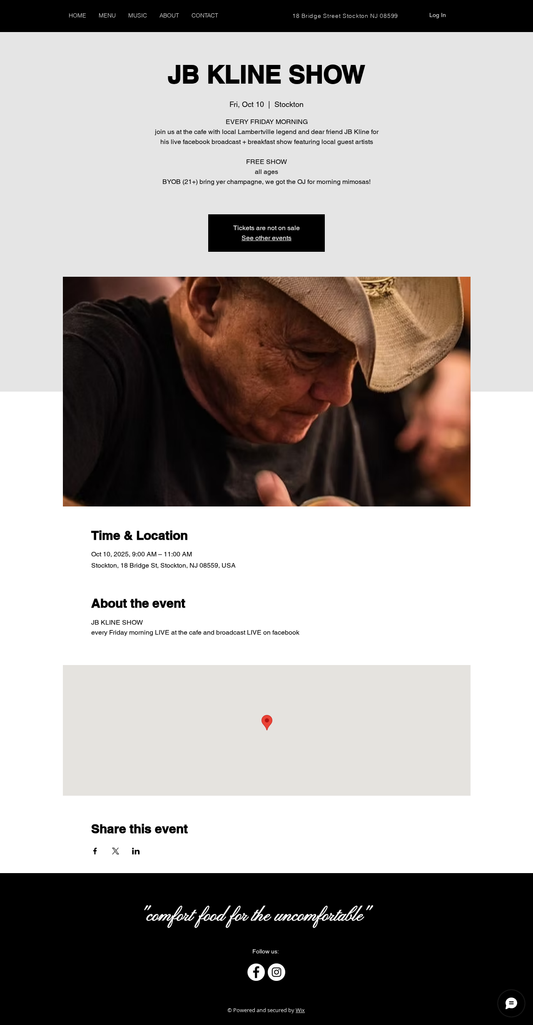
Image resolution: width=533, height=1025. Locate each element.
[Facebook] (256, 972)
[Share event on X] (116, 851)
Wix (300, 1010)
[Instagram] (276, 972)
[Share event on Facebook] (95, 851)
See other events (266, 238)
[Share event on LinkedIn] (136, 851)
